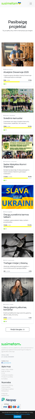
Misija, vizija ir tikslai (7, 369)
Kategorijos (5, 391)
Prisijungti (4, 393)
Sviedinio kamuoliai (13, 118)
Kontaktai (4, 379)
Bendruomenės (9, 69)
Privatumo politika (7, 377)
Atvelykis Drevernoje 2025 (16, 72)
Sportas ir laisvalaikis (10, 115)
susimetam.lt (7, 363)
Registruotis (5, 395)
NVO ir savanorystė (9, 260)
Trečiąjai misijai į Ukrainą (16, 263)
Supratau (17, 417)
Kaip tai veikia (5, 371)
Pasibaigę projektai (7, 389)
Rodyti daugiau (16, 329)
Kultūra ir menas (9, 304)
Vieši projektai (5, 387)
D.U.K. (3, 373)
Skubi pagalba (8, 212)
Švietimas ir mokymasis (11, 161)
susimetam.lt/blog (7, 385)
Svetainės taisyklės (7, 375)
